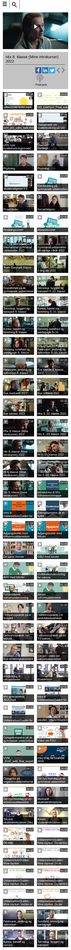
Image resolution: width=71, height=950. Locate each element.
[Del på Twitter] (52, 72)
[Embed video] (60, 70)
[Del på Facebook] (38, 72)
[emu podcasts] (39, 78)
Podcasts (41, 84)
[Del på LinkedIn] (45, 72)
